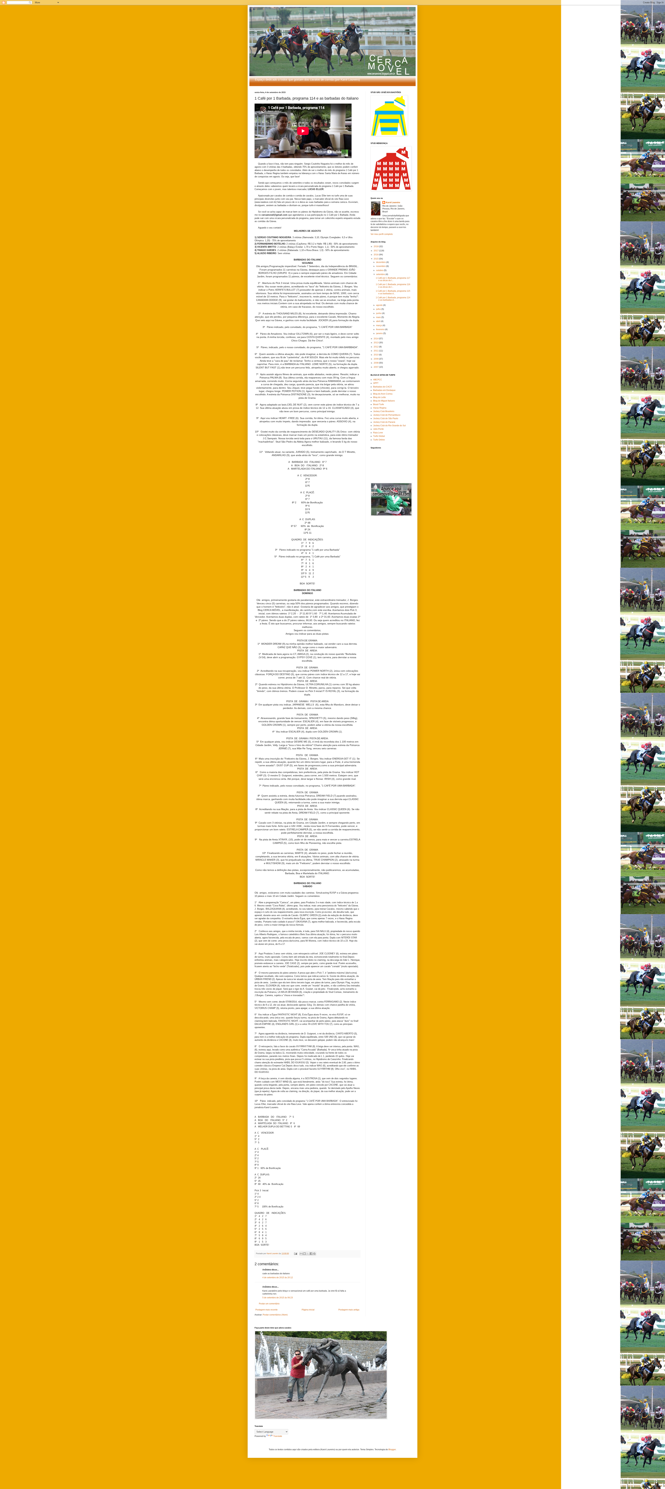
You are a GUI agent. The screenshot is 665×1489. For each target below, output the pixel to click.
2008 (376, 363)
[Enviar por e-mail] (301, 1253)
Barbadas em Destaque (384, 390)
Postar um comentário (269, 1303)
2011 (376, 351)
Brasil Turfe (378, 404)
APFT (375, 383)
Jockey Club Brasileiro (383, 411)
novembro (381, 266)
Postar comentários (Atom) (275, 1315)
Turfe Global (379, 436)
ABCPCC (377, 379)
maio (378, 317)
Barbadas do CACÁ (382, 387)
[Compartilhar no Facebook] (311, 1253)
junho (379, 313)
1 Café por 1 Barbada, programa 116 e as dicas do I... (393, 285)
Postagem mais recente (266, 1310)
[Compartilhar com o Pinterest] (314, 1253)
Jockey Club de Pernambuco (386, 415)
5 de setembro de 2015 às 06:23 (277, 1297)
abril (378, 321)
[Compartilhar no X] (307, 1253)
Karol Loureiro (393, 202)
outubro (380, 270)
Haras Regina (379, 408)
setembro (380, 274)
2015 (376, 259)
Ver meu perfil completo (382, 234)
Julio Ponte (378, 429)
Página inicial (308, 1310)
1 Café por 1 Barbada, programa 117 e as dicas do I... (393, 279)
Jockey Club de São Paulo (385, 418)
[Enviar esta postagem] (295, 1253)
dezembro (381, 262)
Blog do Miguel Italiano (384, 401)
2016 (376, 254)
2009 (376, 359)
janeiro (379, 333)
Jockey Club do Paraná (384, 422)
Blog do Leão (379, 397)
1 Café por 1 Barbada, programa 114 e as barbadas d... (393, 298)
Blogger (392, 1449)
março (379, 325)
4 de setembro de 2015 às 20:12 (277, 1277)
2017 (376, 250)
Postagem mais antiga (348, 1310)
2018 (376, 246)
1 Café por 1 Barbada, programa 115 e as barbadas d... (393, 292)
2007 (376, 367)
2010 (376, 355)
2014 (376, 338)
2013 (376, 342)
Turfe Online (379, 440)
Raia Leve (378, 432)
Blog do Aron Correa (382, 394)
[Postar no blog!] (304, 1253)
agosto (379, 305)
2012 (376, 347)
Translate (277, 1436)
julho (378, 309)
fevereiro (380, 329)
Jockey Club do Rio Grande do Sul (389, 425)
